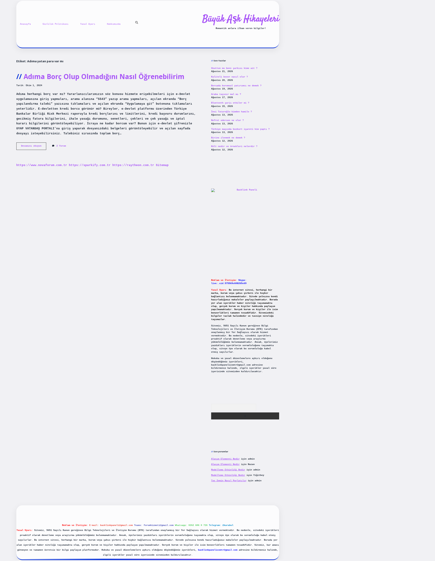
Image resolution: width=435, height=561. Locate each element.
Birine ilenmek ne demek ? (228, 138)
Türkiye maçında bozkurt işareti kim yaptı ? (240, 129)
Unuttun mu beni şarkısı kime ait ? (234, 68)
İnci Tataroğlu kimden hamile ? (231, 112)
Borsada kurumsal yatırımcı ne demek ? (236, 85)
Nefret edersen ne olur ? (227, 120)
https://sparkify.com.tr (90, 165)
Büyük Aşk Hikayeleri (240, 19)
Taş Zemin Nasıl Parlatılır (228, 480)
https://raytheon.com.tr (133, 165)
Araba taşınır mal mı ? (226, 94)
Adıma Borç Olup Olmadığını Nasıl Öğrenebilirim (104, 76)
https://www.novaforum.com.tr (41, 165)
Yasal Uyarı (87, 24)
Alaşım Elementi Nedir (225, 459)
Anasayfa (25, 24)
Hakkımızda (114, 24)
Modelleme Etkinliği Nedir (228, 470)
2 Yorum (61, 146)
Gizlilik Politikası (55, 24)
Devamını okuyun (33, 147)
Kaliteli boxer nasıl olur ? (229, 77)
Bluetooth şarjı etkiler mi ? (230, 103)
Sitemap (162, 165)
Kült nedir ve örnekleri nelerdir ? (234, 146)
